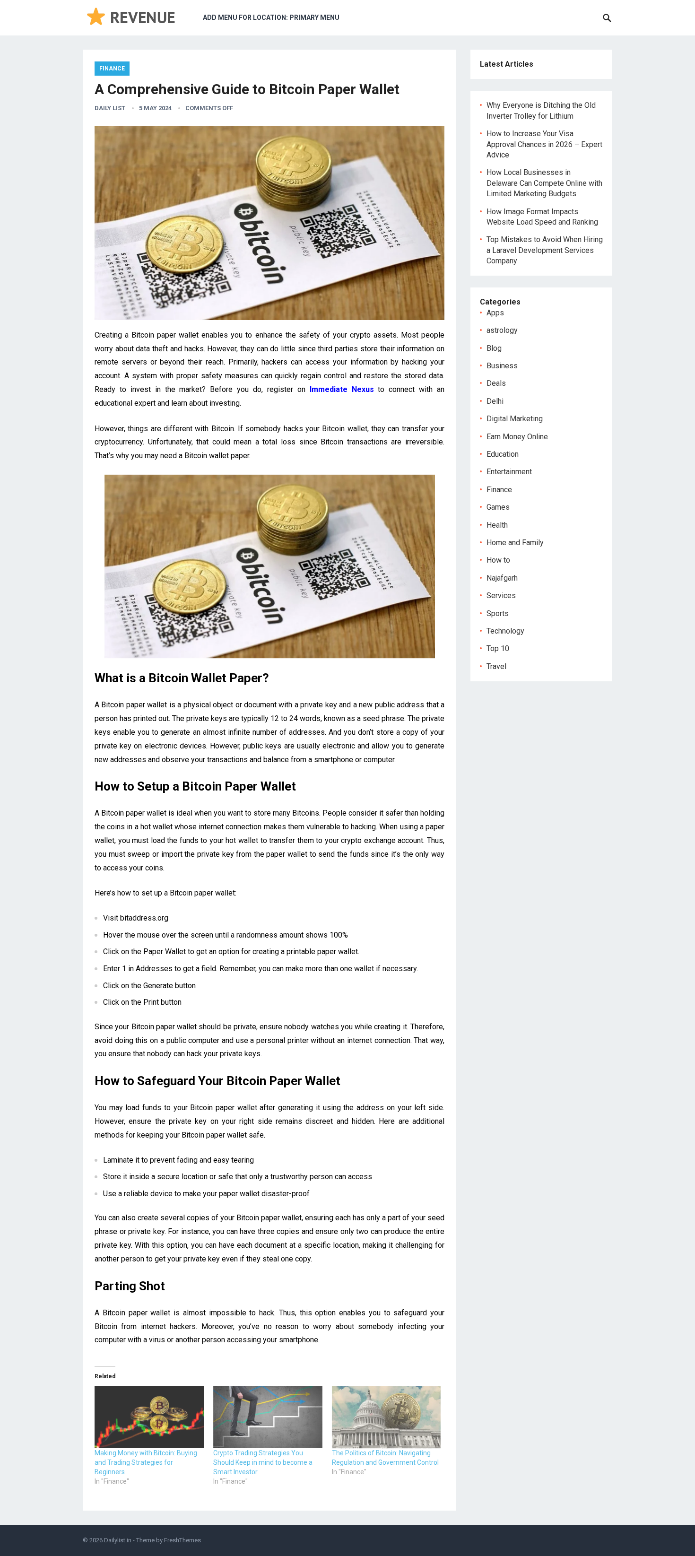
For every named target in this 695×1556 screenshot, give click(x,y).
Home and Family (515, 542)
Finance (112, 68)
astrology (502, 330)
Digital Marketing (514, 418)
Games (498, 507)
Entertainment (509, 471)
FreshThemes (182, 1540)
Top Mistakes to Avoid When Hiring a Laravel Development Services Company (544, 250)
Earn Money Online (517, 436)
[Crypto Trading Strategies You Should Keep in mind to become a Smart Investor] (267, 1417)
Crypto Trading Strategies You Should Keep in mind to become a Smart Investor (263, 1462)
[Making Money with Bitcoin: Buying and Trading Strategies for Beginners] (149, 1417)
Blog (494, 348)
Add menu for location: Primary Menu (271, 17)
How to (498, 560)
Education (502, 454)
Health (497, 525)
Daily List (110, 108)
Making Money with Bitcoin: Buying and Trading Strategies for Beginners (146, 1462)
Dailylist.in (117, 1540)
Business (502, 365)
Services (501, 595)
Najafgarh (502, 578)
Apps (495, 312)
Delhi (495, 401)
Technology (505, 630)
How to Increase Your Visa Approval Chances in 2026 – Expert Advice (544, 144)
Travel (496, 666)
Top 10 (497, 648)
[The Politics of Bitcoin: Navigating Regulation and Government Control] (386, 1417)
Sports (497, 613)
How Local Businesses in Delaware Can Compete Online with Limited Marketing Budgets (544, 183)
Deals (496, 383)
